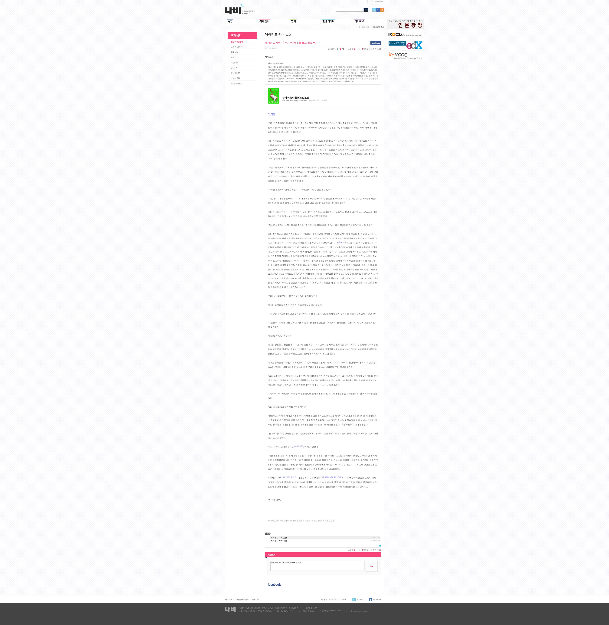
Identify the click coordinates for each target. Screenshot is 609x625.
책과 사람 (234, 52)
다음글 (377, 49)
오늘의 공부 (235, 78)
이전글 (365, 49)
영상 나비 (234, 68)
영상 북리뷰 (235, 73)
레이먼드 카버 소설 (279, 538)
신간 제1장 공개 (237, 42)
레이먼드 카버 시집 (279, 540)
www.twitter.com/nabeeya (355, 611)
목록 (372, 49)
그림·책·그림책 (236, 47)
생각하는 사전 (236, 83)
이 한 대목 (234, 62)
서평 (232, 57)
